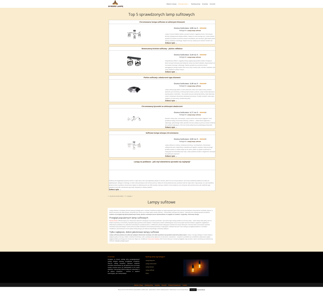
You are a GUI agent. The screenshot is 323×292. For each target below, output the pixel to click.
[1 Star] (200, 28)
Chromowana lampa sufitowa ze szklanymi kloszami (162, 22)
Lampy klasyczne (150, 260)
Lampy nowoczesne (151, 263)
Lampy (189, 30)
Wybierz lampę (171, 4)
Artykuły (205, 4)
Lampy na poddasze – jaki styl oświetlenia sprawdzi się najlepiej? (162, 162)
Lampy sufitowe (196, 30)
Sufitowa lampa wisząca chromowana (162, 133)
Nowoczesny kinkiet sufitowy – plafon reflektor (162, 48)
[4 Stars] (204, 28)
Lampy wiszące (150, 267)
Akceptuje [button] (193, 289)
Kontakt (212, 4)
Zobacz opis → (171, 43)
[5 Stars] (205, 28)
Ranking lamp (195, 4)
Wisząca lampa (113, 220)
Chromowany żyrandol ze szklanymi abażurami (162, 106)
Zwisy (147, 273)
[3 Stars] (203, 28)
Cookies (184, 285)
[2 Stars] (201, 28)
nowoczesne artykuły (153, 239)
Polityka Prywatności (174, 285)
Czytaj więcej (201, 289)
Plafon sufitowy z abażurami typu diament (162, 77)
